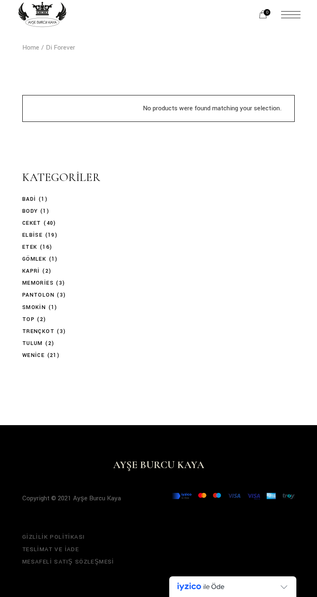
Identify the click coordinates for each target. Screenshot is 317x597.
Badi (29, 199)
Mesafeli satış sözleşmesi (68, 562)
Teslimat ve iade (50, 549)
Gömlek (34, 259)
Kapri (31, 271)
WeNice (33, 355)
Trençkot (38, 331)
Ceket (31, 223)
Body (30, 211)
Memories (38, 283)
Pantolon (38, 295)
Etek (30, 247)
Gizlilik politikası (53, 537)
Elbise (32, 235)
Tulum (32, 343)
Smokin (34, 307)
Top (28, 319)
